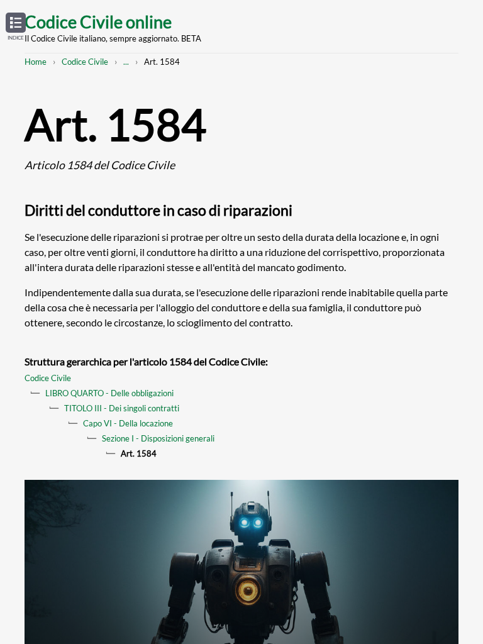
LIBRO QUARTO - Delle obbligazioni (109, 393)
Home (36, 62)
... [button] (126, 62)
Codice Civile (85, 62)
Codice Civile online (98, 21)
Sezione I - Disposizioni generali (158, 438)
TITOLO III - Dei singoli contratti (121, 408)
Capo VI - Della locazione (128, 423)
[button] (15, 27)
